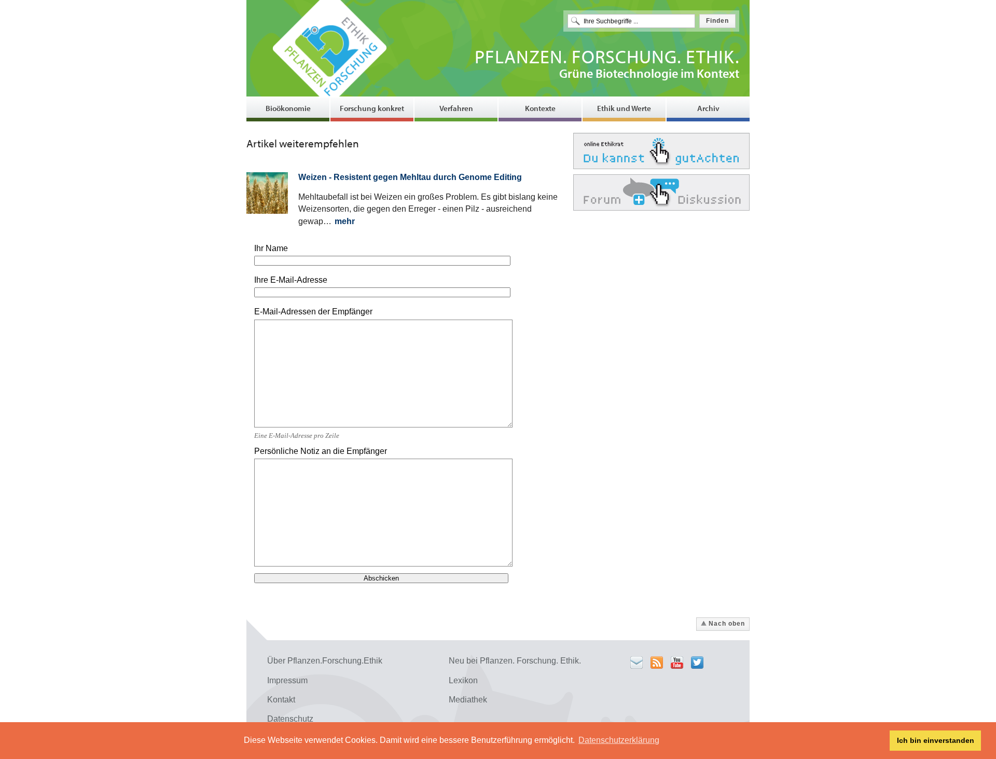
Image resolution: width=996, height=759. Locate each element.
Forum (661, 192)
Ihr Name (271, 248)
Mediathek (468, 699)
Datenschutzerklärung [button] (618, 740)
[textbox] (631, 21)
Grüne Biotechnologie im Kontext (607, 65)
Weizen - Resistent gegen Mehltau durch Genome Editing (410, 177)
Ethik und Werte (624, 108)
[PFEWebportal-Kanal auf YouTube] (677, 662)
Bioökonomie (288, 108)
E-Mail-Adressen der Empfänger (313, 311)
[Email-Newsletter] (636, 662)
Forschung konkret (372, 108)
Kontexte (540, 108)
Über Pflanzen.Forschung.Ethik (324, 660)
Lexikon (463, 680)
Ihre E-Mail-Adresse (290, 279)
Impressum (287, 680)
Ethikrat (661, 151)
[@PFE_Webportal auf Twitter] (697, 662)
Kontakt (281, 699)
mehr (345, 221)
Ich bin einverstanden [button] (935, 740)
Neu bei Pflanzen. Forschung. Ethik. (515, 660)
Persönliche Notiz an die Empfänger (320, 451)
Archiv (708, 108)
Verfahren (456, 108)
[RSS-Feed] (657, 662)
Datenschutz (290, 718)
